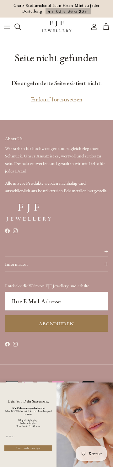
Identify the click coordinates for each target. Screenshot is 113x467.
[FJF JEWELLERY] (56, 27)
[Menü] (7, 26)
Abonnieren (56, 323)
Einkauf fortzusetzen (57, 99)
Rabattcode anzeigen (28, 448)
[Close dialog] (109, 385)
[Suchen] (21, 26)
